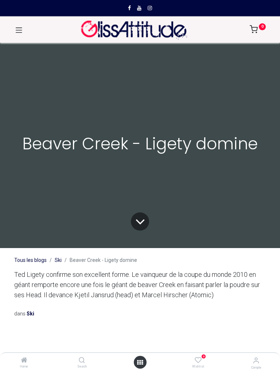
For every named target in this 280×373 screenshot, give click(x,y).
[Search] (81, 361)
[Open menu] (140, 362)
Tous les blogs (30, 260)
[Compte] (256, 360)
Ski (58, 260)
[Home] (24, 361)
